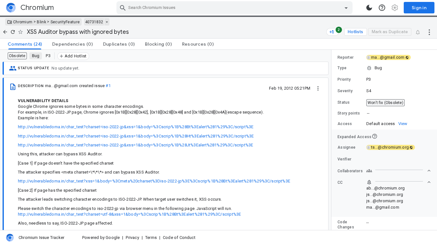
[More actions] (429, 32)
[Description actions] (318, 88)
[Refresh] (13, 32)
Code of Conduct (179, 237)
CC (340, 182)
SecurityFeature (65, 22)
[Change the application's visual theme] (369, 7)
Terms (151, 237)
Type (342, 68)
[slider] (332, 140)
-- (368, 113)
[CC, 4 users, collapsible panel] (398, 182)
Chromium (22, 22)
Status (344, 102)
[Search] (123, 7)
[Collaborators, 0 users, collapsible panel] (398, 171)
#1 (108, 85)
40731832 (94, 22)
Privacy (132, 237)
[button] (384, 68)
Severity (345, 91)
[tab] (25, 44)
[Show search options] (346, 7)
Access (345, 124)
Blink (41, 22)
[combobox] (235, 7)
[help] (382, 7)
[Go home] (5, 32)
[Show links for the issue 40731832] (106, 22)
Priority (344, 79)
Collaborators (350, 171)
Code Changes (346, 224)
